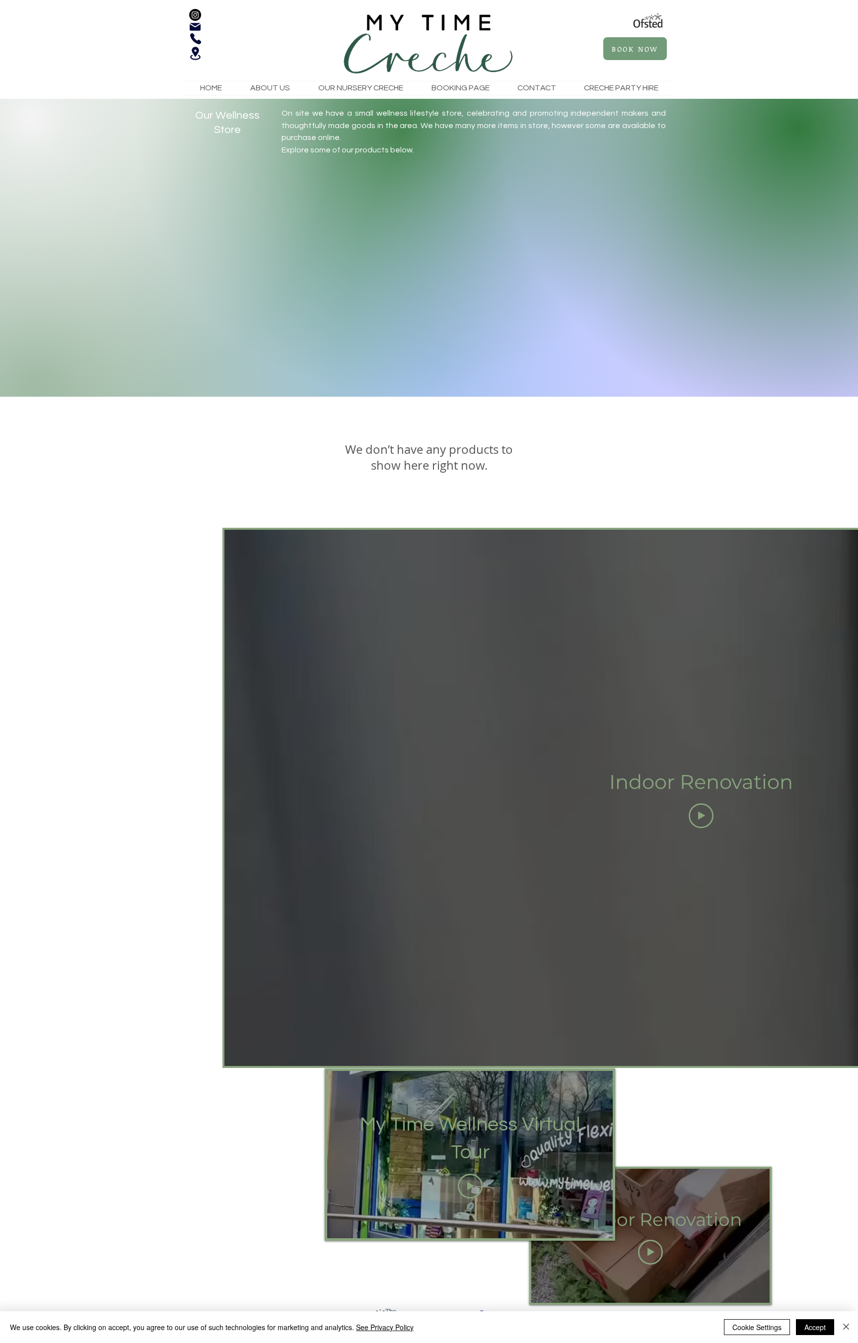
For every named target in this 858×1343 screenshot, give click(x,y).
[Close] (846, 1327)
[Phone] (195, 38)
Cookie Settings (757, 1327)
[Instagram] (195, 15)
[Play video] (701, 815)
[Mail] (195, 26)
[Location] (195, 53)
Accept (815, 1327)
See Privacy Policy (385, 1327)
